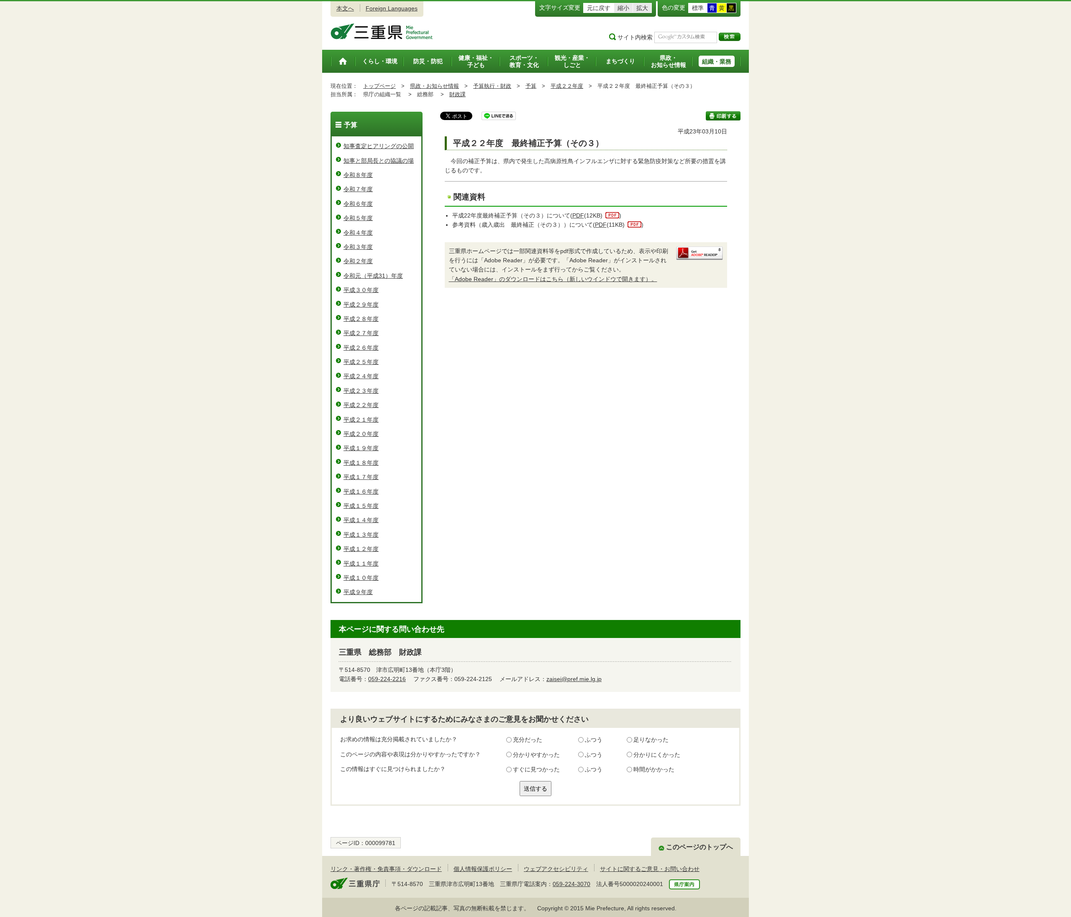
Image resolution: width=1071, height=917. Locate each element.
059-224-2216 (387, 679)
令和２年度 (358, 261)
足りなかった (651, 739)
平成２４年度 (361, 376)
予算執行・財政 (492, 86)
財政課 (457, 94)
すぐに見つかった (536, 769)
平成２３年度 (361, 390)
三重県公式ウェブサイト (382, 31)
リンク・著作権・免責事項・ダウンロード (386, 869)
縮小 (623, 8)
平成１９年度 (361, 448)
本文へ (345, 8)
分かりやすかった (536, 754)
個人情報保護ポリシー (483, 869)
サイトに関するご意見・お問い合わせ (649, 869)
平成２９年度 (361, 304)
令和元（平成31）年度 (373, 275)
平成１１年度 (361, 563)
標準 (698, 8)
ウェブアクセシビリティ (556, 869)
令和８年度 (358, 175)
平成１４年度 (361, 520)
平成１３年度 (361, 534)
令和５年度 (358, 218)
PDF (578, 215)
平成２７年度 (361, 333)
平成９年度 (358, 592)
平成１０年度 (361, 577)
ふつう (593, 739)
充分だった (527, 739)
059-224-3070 (571, 884)
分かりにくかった (656, 754)
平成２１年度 (361, 419)
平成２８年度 (361, 318)
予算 (530, 86)
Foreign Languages (392, 8)
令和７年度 (358, 189)
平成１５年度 (361, 505)
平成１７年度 (361, 477)
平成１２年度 (361, 549)
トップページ (379, 86)
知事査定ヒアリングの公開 (378, 146)
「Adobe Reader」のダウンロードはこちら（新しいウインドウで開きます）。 (553, 279)
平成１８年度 (361, 462)
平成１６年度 (361, 491)
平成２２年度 (567, 86)
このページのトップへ (699, 846)
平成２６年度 (361, 347)
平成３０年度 (361, 290)
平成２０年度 (361, 433)
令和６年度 (358, 203)
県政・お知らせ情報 (434, 86)
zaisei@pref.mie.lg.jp (574, 679)
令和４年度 (358, 232)
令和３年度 (358, 246)
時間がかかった (653, 769)
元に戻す (598, 8)
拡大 (642, 8)
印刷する (723, 115)
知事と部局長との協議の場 (378, 160)
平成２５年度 (361, 362)
